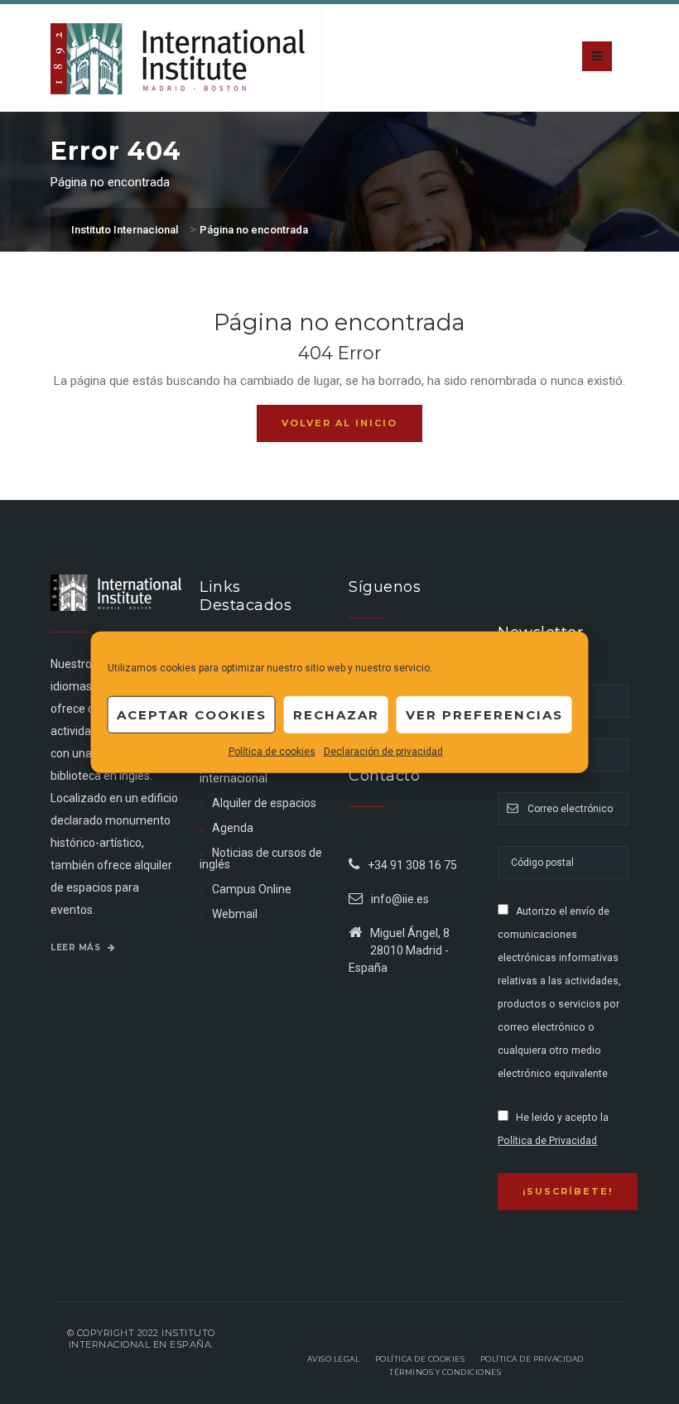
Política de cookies (272, 751)
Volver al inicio (339, 423)
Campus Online (251, 889)
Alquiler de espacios (264, 803)
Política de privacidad (532, 1358)
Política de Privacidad (547, 1141)
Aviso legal (333, 1358)
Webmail (235, 914)
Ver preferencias (484, 714)
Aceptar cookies (192, 714)
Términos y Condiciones (445, 1372)
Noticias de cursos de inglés (261, 858)
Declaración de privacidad (383, 751)
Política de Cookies (420, 1358)
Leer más (77, 947)
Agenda (232, 827)
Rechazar (336, 714)
